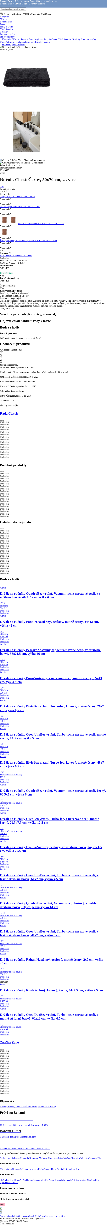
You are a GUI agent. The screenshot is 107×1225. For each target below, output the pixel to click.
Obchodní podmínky (9, 1216)
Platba (41, 1169)
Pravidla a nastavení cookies (52, 1216)
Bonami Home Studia (53, 1169)
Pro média (67, 1180)
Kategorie (10, 42)
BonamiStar (12, 1182)
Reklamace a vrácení (29, 1169)
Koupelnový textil (27, 42)
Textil (16, 42)
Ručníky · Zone (14, 1106)
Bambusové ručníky (47, 1106)
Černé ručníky (32, 1106)
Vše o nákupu (6, 1169)
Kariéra (45, 1180)
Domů (3, 42)
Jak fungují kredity (71, 1169)
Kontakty (10, 1180)
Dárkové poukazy (34, 1180)
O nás (17, 1180)
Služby (3, 1180)
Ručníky (46, 42)
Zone (23, 1106)
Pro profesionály (55, 1180)
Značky (23, 1180)
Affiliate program (79, 1180)
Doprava (16, 1169)
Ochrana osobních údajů (29, 1216)
